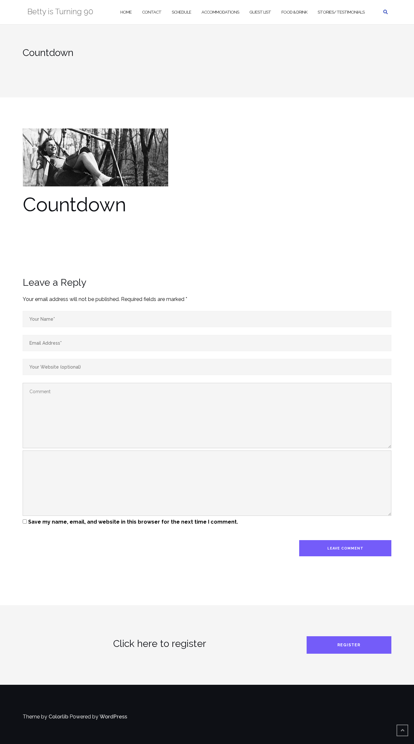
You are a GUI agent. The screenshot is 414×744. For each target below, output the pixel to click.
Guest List (260, 12)
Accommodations (220, 12)
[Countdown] (95, 161)
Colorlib (58, 717)
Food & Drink (294, 12)
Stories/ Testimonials (341, 12)
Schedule (181, 12)
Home (126, 12)
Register (348, 645)
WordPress (113, 717)
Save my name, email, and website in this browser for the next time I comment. (133, 522)
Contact (151, 12)
